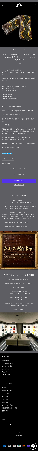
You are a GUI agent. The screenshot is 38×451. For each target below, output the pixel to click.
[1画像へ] (13, 49)
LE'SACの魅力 (6, 360)
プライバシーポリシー (8, 405)
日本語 (18, 432)
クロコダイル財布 (7, 366)
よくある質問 (6, 393)
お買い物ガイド (6, 396)
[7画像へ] (24, 49)
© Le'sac (19, 435)
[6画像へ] (22, 49)
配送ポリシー (6, 399)
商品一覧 (4, 372)
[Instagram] (6, 424)
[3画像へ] (17, 49)
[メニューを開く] (2, 5)
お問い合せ (5, 411)
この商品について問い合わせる (19, 169)
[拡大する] (34, 13)
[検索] (32, 5)
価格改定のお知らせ (7, 363)
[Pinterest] (10, 424)
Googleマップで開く (19, 309)
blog (3, 377)
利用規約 (4, 387)
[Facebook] (2, 424)
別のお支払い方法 (19, 184)
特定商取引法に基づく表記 (9, 408)
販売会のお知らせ (7, 153)
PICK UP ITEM (6, 375)
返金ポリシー (6, 402)
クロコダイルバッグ (7, 369)
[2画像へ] (15, 49)
